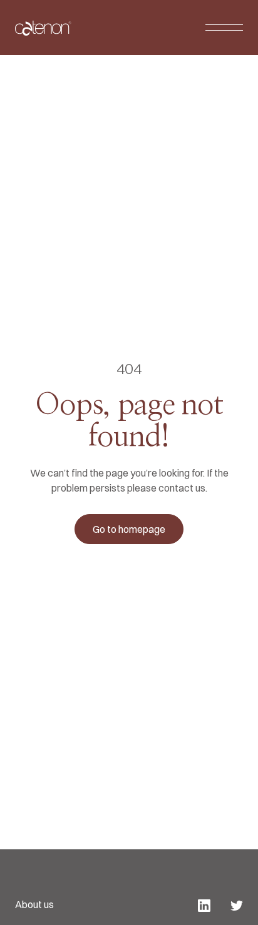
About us (34, 904)
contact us (181, 488)
